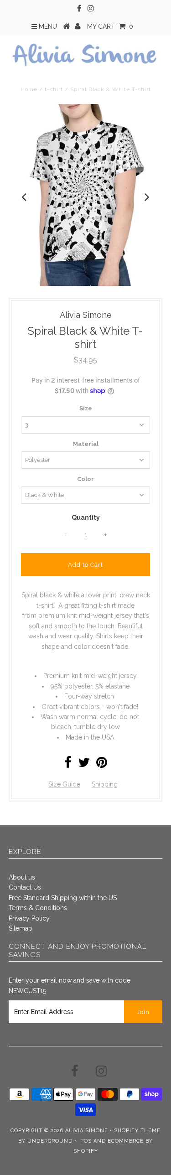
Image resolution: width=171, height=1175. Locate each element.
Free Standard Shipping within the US (63, 897)
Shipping (105, 784)
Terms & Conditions (38, 907)
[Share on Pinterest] (101, 764)
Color (85, 479)
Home (29, 89)
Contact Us (25, 887)
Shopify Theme (137, 1131)
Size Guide (64, 784)
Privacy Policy (29, 918)
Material (85, 443)
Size (85, 408)
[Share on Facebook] (68, 764)
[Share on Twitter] (84, 764)
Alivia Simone (86, 1131)
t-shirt (54, 89)
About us (22, 877)
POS (86, 1141)
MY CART (110, 26)
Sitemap (20, 928)
